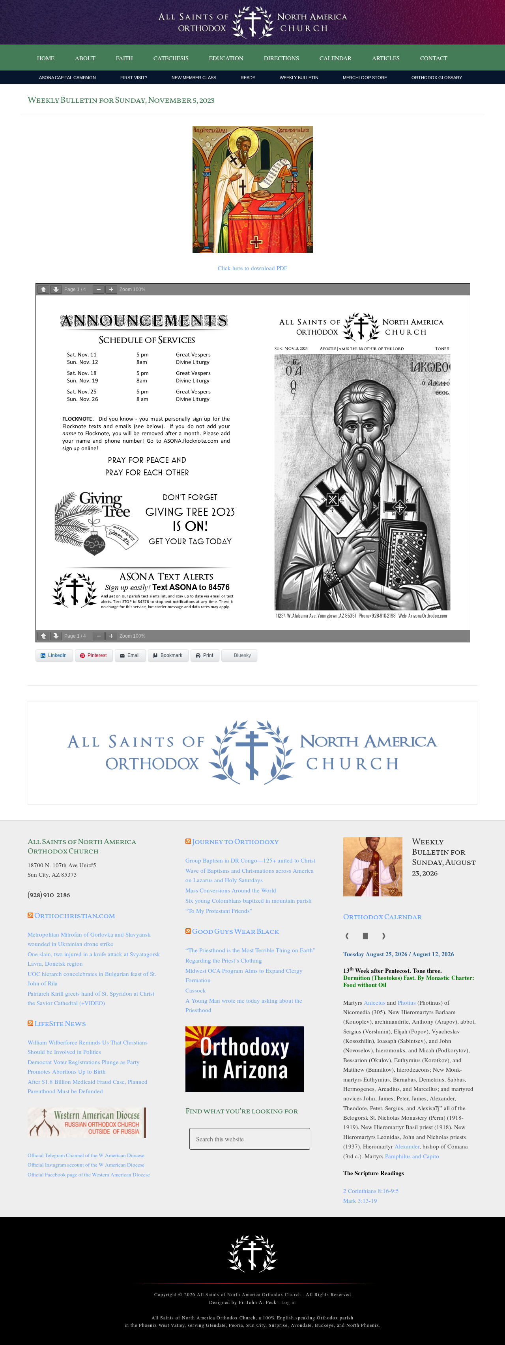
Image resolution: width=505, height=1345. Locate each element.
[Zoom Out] (99, 289)
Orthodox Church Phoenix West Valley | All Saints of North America (252, 22)
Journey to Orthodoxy (235, 842)
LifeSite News (60, 1024)
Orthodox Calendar (382, 917)
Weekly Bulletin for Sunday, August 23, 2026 (444, 857)
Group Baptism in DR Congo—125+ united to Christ (250, 860)
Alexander (407, 1146)
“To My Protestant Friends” (218, 911)
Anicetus (374, 1002)
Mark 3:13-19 (360, 1200)
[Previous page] (43, 289)
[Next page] (56, 289)
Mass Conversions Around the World (230, 890)
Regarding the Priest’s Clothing (223, 960)
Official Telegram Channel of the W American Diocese (86, 1155)
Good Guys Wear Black (235, 931)
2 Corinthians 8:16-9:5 (371, 1191)
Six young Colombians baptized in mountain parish (248, 900)
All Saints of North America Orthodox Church (249, 1294)
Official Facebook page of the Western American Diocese (89, 1174)
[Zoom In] (111, 289)
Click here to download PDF (252, 268)
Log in (288, 1302)
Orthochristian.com (74, 916)
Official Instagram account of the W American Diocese (86, 1164)
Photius (407, 1002)
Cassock (195, 990)
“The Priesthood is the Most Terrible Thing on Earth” (250, 950)
